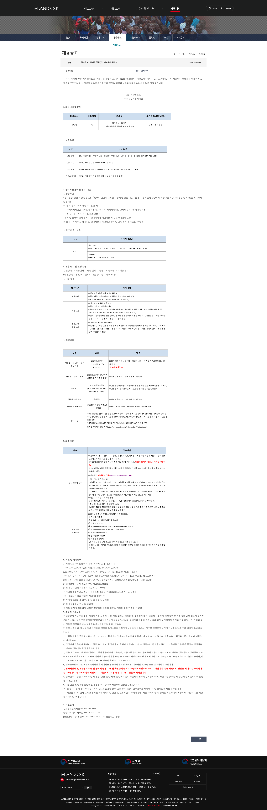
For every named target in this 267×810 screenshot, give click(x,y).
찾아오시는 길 (188, 787)
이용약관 (141, 806)
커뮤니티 (175, 8)
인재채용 (178, 782)
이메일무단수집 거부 (170, 806)
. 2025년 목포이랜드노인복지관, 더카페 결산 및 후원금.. (132, 787)
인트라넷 (197, 782)
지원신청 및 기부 (145, 8)
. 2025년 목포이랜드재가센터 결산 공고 (125, 791)
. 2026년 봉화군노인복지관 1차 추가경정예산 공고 (130, 780)
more (156, 773)
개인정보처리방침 (153, 806)
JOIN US (227, 8)
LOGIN (214, 8)
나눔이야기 (135, 37)
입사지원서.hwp (142, 70)
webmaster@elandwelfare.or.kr (77, 780)
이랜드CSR (88, 8)
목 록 (198, 739)
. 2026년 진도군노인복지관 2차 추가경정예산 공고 (130, 783)
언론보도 (100, 37)
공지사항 (84, 37)
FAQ (166, 37)
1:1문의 (180, 37)
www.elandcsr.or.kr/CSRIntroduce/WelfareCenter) (130, 427)
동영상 (152, 37)
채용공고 (117, 37)
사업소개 (115, 8)
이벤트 (68, 37)
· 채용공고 (116, 45)
